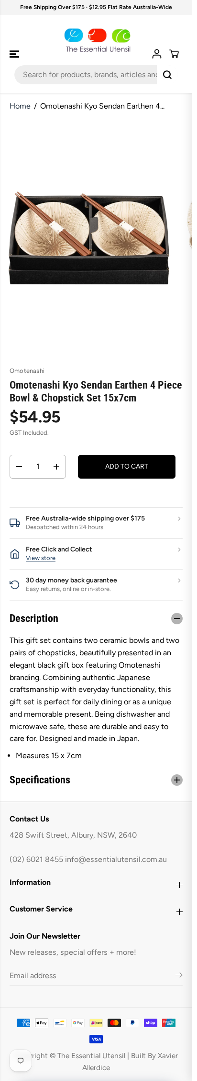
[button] (15, 54)
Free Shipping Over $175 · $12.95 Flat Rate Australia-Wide (96, 7)
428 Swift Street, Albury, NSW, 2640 (73, 835)
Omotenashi (27, 370)
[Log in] (156, 53)
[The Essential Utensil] (96, 40)
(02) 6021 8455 (36, 859)
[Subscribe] (179, 977)
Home (20, 105)
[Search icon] (167, 74)
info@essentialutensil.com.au (116, 859)
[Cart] (174, 53)
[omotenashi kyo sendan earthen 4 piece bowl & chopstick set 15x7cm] (89, 238)
